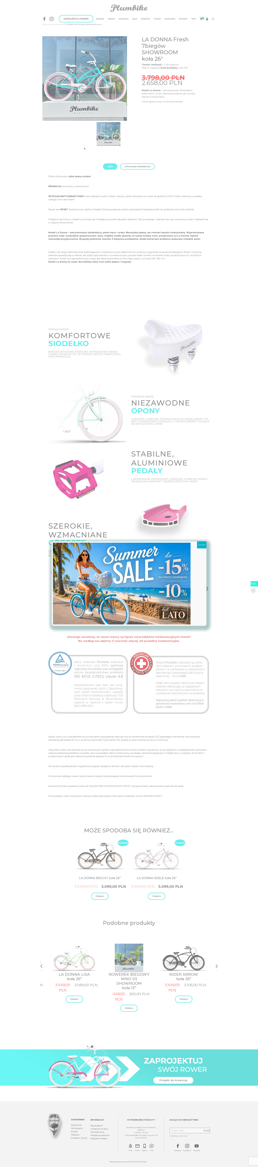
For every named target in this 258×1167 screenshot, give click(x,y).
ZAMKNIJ (201, 545)
